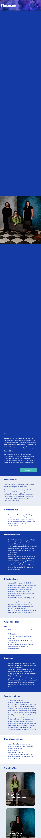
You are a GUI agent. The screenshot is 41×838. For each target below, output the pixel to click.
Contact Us (28, 470)
